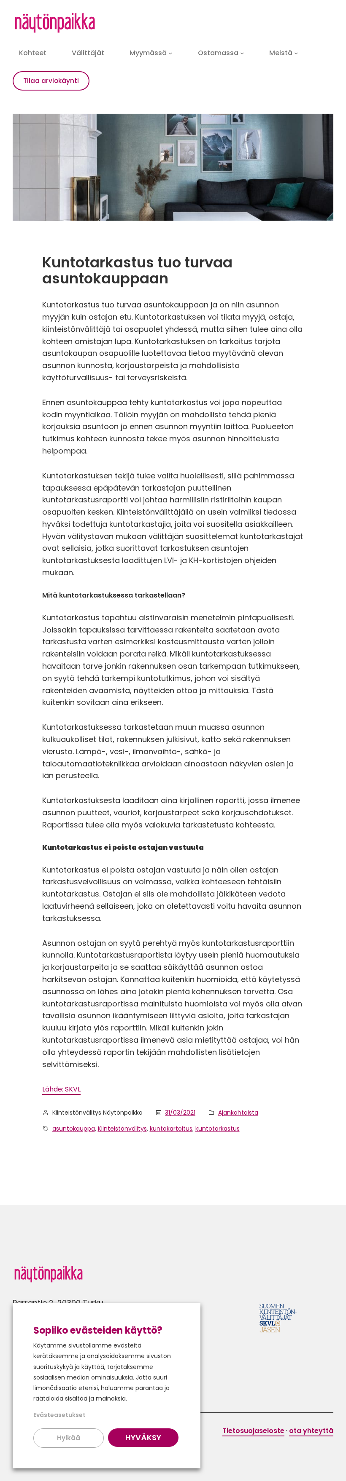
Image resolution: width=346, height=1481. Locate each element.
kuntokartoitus (171, 1128)
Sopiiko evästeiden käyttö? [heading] (97, 1330)
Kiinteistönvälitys (122, 1128)
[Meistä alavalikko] (296, 53)
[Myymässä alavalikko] (170, 53)
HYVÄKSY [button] (143, 1437)
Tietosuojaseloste (253, 1431)
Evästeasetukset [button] (59, 1415)
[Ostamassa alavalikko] (242, 53)
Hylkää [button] (68, 1437)
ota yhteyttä (311, 1431)
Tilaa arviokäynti (51, 80)
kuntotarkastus (217, 1128)
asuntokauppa (73, 1128)
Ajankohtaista (238, 1112)
